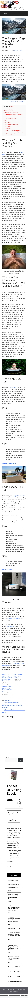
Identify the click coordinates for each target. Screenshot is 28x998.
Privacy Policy (24, 995)
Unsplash (21, 101)
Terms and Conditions (14, 995)
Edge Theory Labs (19, 496)
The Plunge (12, 387)
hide (12, 106)
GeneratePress (14, 991)
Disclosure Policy (4, 995)
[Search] (20, 760)
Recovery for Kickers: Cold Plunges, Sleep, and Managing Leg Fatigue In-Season (7, 677)
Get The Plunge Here (9, 463)
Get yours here (7, 569)
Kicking (6, 700)
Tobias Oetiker (13, 101)
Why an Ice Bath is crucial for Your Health (18, 676)
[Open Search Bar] (25, 13)
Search (7, 757)
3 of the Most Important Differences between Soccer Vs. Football (12, 705)
